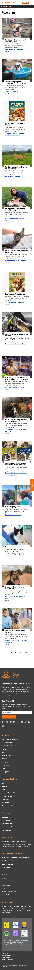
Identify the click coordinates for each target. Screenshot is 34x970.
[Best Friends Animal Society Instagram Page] (7, 722)
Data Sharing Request (8, 955)
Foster (4, 790)
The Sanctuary (7, 742)
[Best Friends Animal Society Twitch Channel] (29, 722)
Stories (4, 749)
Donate (25, 2)
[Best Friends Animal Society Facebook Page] (3, 722)
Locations (5, 765)
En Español (5, 772)
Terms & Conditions (7, 959)
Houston (5, 817)
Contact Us (5, 953)
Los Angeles (6, 820)
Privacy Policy (6, 957)
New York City (7, 824)
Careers (4, 879)
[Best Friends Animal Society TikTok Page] (26, 722)
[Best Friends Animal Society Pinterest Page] (11, 722)
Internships (6, 882)
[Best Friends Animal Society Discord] (3, 726)
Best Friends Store (8, 861)
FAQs (3, 888)
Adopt (4, 752)
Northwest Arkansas (9, 827)
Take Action (6, 799)
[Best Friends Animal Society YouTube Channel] (22, 722)
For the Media (6, 885)
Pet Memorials (7, 796)
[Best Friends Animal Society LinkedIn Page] (14, 722)
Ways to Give (6, 755)
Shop (3, 768)
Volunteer (5, 803)
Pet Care (5, 762)
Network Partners (8, 864)
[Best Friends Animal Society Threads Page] (18, 722)
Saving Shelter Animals (10, 739)
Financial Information (9, 895)
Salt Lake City (6, 830)
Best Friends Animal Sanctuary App (14, 841)
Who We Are (6, 759)
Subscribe (8, 717)
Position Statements (9, 892)
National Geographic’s (20, 906)
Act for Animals (7, 746)
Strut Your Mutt (7, 867)
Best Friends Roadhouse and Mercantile (15, 858)
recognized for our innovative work (15, 944)
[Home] (9, 3)
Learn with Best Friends (10, 793)
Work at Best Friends (9, 806)
